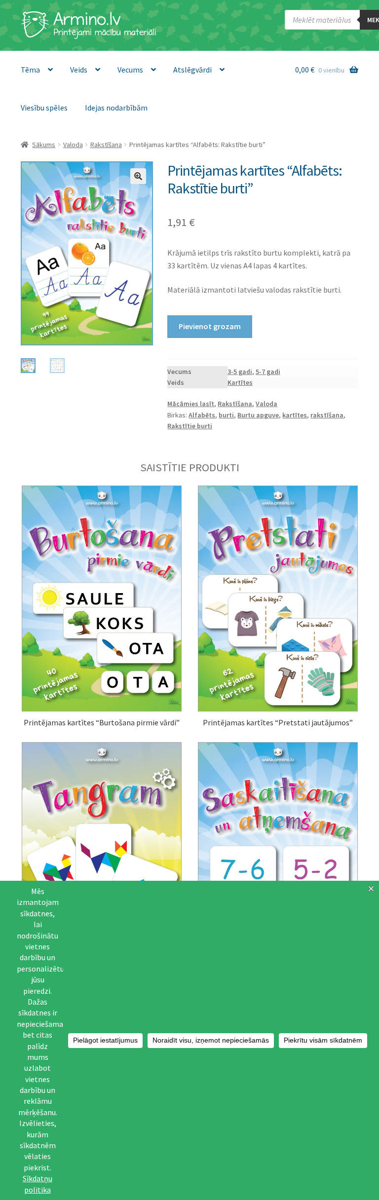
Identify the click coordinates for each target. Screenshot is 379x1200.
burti (226, 415)
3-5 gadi (239, 371)
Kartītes (240, 382)
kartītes (294, 415)
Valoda (73, 144)
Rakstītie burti (189, 425)
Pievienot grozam (210, 326)
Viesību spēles (44, 107)
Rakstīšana (106, 144)
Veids (78, 70)
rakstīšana (326, 415)
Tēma (30, 70)
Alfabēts (202, 415)
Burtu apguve (258, 415)
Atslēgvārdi (192, 70)
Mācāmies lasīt (190, 403)
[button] (138, 176)
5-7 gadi (268, 371)
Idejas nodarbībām (116, 107)
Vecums (130, 70)
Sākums (43, 144)
